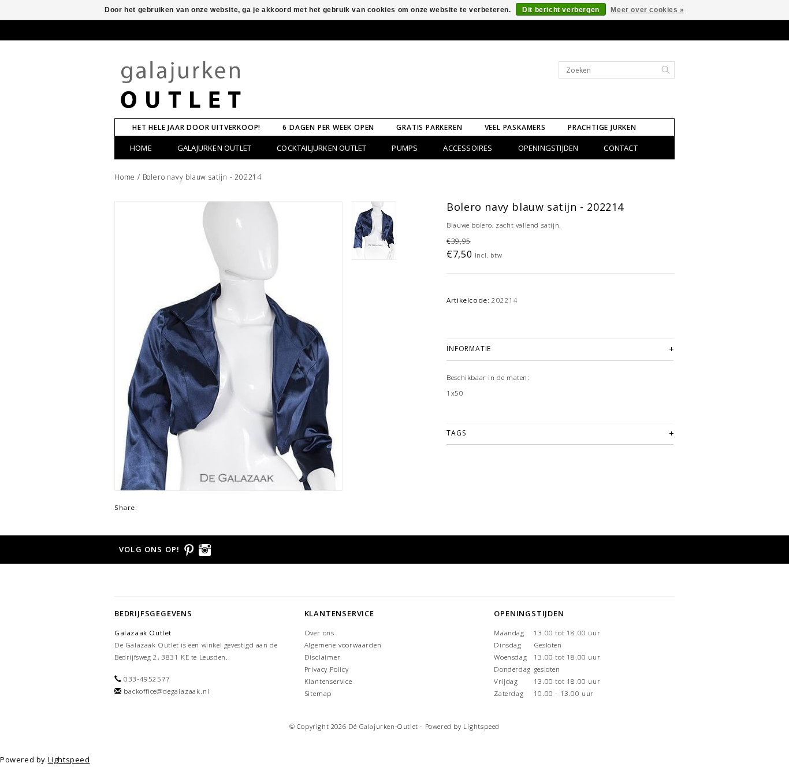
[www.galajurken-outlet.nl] (181, 85)
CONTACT (620, 148)
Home (141, 148)
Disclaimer (322, 657)
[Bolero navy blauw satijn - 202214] (228, 346)
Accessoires (467, 148)
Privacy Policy (326, 669)
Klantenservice (328, 681)
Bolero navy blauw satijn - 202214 (202, 177)
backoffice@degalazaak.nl (166, 691)
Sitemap (318, 693)
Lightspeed (481, 726)
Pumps (405, 148)
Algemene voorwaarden (343, 645)
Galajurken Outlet (214, 148)
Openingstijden (548, 148)
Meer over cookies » (647, 10)
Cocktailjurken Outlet (321, 148)
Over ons (319, 632)
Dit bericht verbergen (561, 10)
